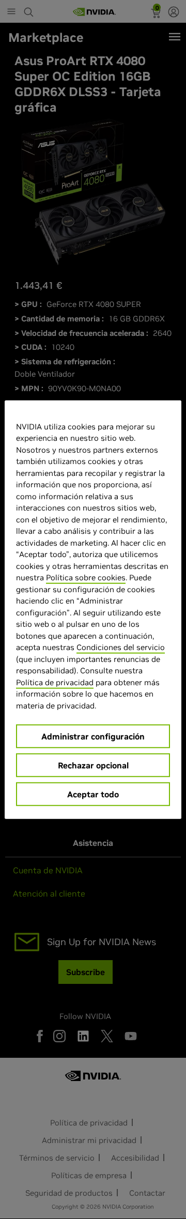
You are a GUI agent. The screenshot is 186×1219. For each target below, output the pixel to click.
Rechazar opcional (93, 765)
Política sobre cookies (86, 577)
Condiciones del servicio (120, 647)
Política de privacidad (55, 682)
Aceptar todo (93, 794)
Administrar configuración (93, 736)
